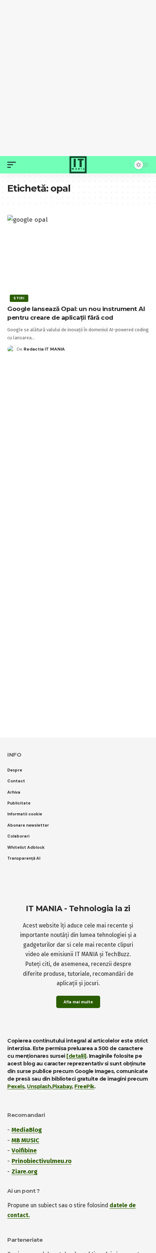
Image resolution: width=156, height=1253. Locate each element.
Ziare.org (24, 1171)
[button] (13, 165)
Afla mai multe (78, 1001)
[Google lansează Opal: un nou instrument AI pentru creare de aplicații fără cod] (78, 257)
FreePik (84, 1086)
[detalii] (76, 1056)
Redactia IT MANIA (44, 349)
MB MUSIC (25, 1140)
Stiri (19, 298)
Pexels (15, 1086)
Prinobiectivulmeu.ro (41, 1161)
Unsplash (39, 1086)
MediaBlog (27, 1130)
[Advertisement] (78, 78)
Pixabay (62, 1086)
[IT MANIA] (78, 164)
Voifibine (24, 1150)
